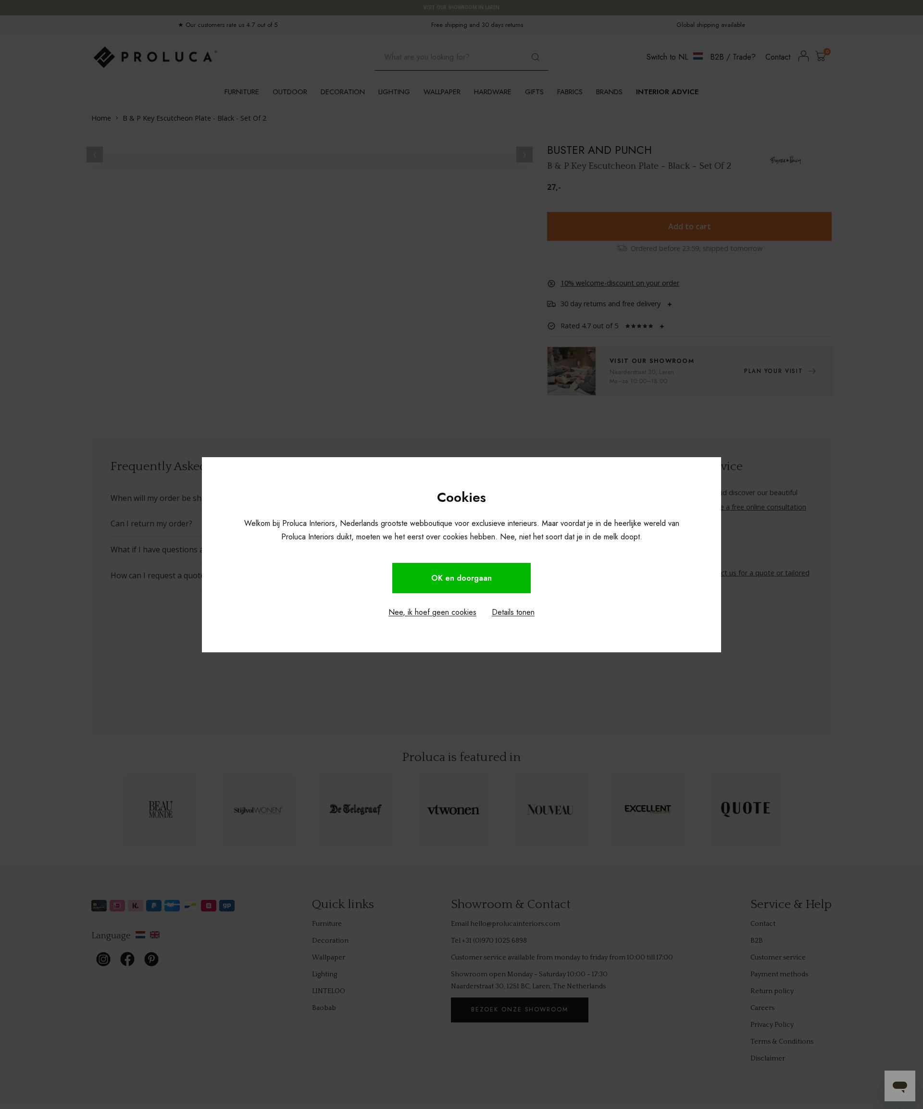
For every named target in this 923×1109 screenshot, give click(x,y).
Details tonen (513, 612)
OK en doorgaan (461, 578)
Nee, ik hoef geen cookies (432, 612)
